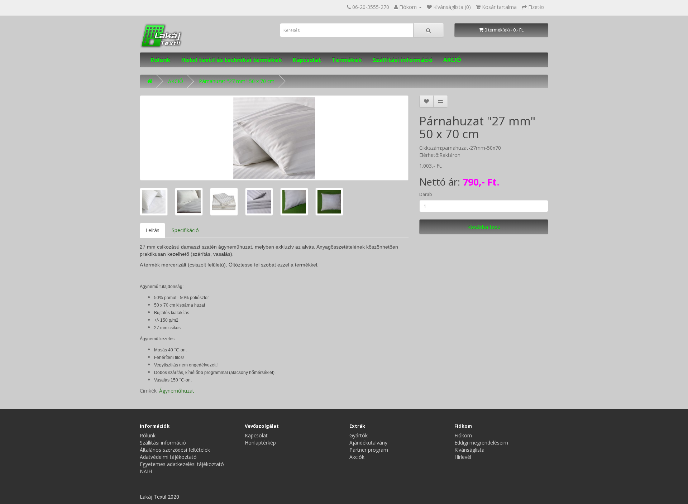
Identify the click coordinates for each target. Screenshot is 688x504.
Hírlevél (462, 456)
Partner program (368, 449)
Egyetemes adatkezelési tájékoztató (182, 464)
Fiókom (463, 435)
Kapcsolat (307, 60)
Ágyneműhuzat (176, 390)
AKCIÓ (452, 60)
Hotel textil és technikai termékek (231, 60)
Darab (425, 194)
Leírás (152, 230)
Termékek (347, 60)
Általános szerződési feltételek (175, 449)
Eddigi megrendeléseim (481, 442)
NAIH (146, 471)
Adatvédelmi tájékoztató (168, 456)
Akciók (356, 456)
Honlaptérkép (260, 442)
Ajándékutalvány (368, 442)
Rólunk (161, 60)
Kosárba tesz (484, 226)
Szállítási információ (403, 60)
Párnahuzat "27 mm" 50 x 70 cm (236, 81)
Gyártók (358, 435)
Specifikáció (185, 230)
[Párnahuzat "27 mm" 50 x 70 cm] (274, 138)
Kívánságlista (469, 449)
